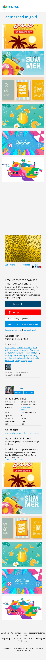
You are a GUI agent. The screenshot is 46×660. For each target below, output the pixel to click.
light (18, 352)
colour (8, 350)
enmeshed (24, 350)
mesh (33, 352)
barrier (20, 347)
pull (14, 358)
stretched (9, 360)
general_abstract (33, 433)
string (17, 360)
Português (41, 638)
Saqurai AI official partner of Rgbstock (30, 649)
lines (27, 352)
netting (8, 355)
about (26, 635)
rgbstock (13, 7)
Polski (31, 638)
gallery (29, 392)
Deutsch (14, 638)
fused (36, 350)
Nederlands (23, 641)
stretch (35, 358)
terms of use (17, 459)
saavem (24, 372)
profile (19, 392)
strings (24, 360)
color (35, 347)
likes (36, 264)
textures (8, 433)
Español (23, 638)
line (23, 352)
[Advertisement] (23, 210)
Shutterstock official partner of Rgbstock (17, 648)
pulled (19, 358)
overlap (22, 355)
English (5, 638)
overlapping (31, 355)
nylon (15, 355)
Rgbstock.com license (18, 438)
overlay (8, 358)
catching (28, 347)
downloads (25, 264)
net (37, 352)
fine (31, 350)
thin (30, 360)
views (12, 264)
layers (12, 352)
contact (18, 633)
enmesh (15, 350)
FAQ (8, 459)
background (10, 347)
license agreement (31, 633)
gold (7, 352)
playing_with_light (19, 433)
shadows (27, 358)
